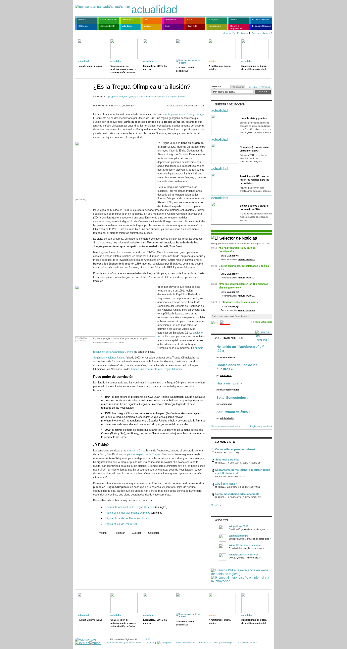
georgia (134, 96)
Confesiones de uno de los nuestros (236, 367)
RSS (148, 639)
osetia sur (164, 96)
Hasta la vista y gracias (90, 66)
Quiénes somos (134, 642)
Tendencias (170, 19)
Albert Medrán (246, 260)
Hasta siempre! (227, 383)
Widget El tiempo (238, 535)
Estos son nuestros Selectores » (230, 316)
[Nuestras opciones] (164, 642)
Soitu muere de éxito (232, 412)
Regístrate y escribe (260, 426)
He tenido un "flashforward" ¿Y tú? (240, 348)
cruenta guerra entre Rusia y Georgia (183, 114)
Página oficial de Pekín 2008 (121, 523)
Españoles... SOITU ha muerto (155, 67)
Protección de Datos (208, 642)
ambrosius (226, 375)
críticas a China (136, 450)
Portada (82, 19)
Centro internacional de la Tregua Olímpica (129, 507)
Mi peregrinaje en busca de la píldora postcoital (253, 67)
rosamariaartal (227, 357)
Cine (146, 19)
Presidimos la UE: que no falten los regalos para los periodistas (254, 180)
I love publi (192, 26)
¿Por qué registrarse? (261, 33)
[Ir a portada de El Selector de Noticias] (234, 238)
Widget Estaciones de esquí (244, 545)
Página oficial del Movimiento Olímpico (127, 512)
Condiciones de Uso (184, 642)
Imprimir (102, 533)
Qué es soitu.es (115, 642)
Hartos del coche (108, 19)
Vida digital (127, 26)
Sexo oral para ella (227, 459)
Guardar (136, 533)
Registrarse (243, 33)
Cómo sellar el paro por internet (235, 449)
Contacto (149, 642)
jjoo (109, 96)
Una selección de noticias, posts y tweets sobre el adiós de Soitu (123, 69)
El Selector (83, 26)
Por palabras (238, 87)
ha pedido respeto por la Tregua (141, 454)
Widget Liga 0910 (238, 526)
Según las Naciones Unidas (109, 357)
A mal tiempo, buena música (220, 67)
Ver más (215, 505)
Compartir (153, 533)
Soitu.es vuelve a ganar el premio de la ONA (254, 207)
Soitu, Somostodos (231, 397)
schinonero (226, 404)
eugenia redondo (178, 96)
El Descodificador (260, 19)
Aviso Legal (226, 642)
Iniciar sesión (228, 33)
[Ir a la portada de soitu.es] (88, 641)
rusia (126, 96)
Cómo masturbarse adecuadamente (237, 494)
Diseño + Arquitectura (236, 27)
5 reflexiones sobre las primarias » (238, 302)
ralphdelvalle (227, 418)
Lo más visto (225, 441)
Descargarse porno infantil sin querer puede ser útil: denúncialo (242, 471)
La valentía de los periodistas (185, 69)
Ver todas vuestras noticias (224, 426)
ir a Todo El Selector (261, 322)
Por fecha (265, 87)
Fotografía (213, 19)
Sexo (167, 26)
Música (147, 26)
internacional (152, 96)
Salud (189, 19)
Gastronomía (214, 26)
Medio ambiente (107, 26)
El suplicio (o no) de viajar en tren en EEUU (254, 149)
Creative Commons (247, 642)
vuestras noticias (229, 338)
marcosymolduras (229, 389)
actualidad (154, 9)
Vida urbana (127, 19)
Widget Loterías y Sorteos (243, 554)
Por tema (252, 87)
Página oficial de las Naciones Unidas (127, 518)
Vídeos (233, 19)
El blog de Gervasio (261, 26)
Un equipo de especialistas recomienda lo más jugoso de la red (240, 243)
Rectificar (119, 533)
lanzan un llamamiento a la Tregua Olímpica (157, 369)
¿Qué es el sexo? (226, 483)
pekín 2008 (117, 96)
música (212, 61)
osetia (142, 96)
